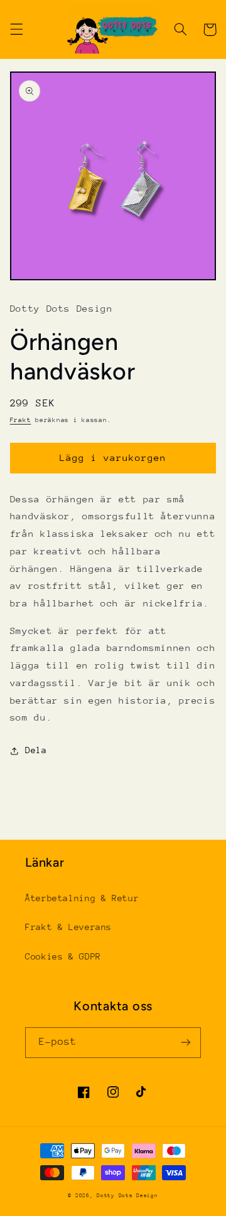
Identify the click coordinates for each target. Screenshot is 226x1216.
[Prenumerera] (185, 1042)
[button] (16, 29)
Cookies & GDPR (63, 956)
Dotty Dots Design (127, 1195)
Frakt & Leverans (68, 927)
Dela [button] (36, 750)
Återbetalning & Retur (82, 898)
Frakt (20, 420)
